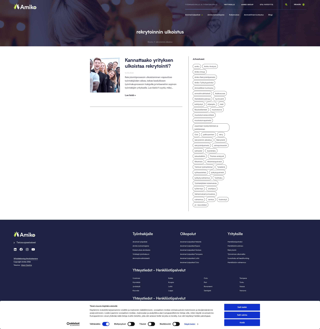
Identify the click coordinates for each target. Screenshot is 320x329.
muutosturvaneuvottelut (204, 115)
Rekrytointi (220, 140)
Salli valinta (242, 315)
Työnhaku (218, 178)
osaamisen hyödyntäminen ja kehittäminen (206, 127)
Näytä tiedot (189, 324)
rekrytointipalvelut (201, 145)
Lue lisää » (130, 95)
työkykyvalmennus (202, 178)
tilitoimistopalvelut (214, 161)
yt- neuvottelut (200, 205)
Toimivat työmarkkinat (203, 167)
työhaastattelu (200, 172)
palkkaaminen (208, 134)
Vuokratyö (223, 199)
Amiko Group (247, 5)
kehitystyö (198, 104)
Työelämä (221, 167)
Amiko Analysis (210, 66)
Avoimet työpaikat (192, 15)
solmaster (198, 151)
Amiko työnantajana (216, 15)
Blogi (270, 15)
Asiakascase (220, 93)
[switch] (131, 324)
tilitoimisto (198, 161)
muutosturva (217, 110)
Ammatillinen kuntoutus (254, 15)
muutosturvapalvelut (202, 120)
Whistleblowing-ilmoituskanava (26, 259)
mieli (221, 104)
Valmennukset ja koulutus (204, 194)
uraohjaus (212, 189)
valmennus (198, 199)
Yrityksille (229, 5)
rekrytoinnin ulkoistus (203, 140)
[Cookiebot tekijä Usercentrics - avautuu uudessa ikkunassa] (73, 324)
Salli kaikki (242, 307)
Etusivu (150, 42)
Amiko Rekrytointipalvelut (204, 77)
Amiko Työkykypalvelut (204, 82)
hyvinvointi (219, 99)
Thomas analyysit (217, 156)
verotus (211, 199)
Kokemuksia (234, 15)
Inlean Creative (26, 265)
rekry (221, 134)
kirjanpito (211, 104)
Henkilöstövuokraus (202, 99)
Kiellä (242, 322)
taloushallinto (199, 156)
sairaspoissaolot (220, 145)
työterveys (198, 189)
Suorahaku (211, 151)
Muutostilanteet (200, 110)
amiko (196, 66)
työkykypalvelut (217, 172)
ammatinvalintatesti (202, 93)
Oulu (196, 134)
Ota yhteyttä (266, 5)
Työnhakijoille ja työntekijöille (201, 5)
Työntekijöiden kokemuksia (205, 183)
